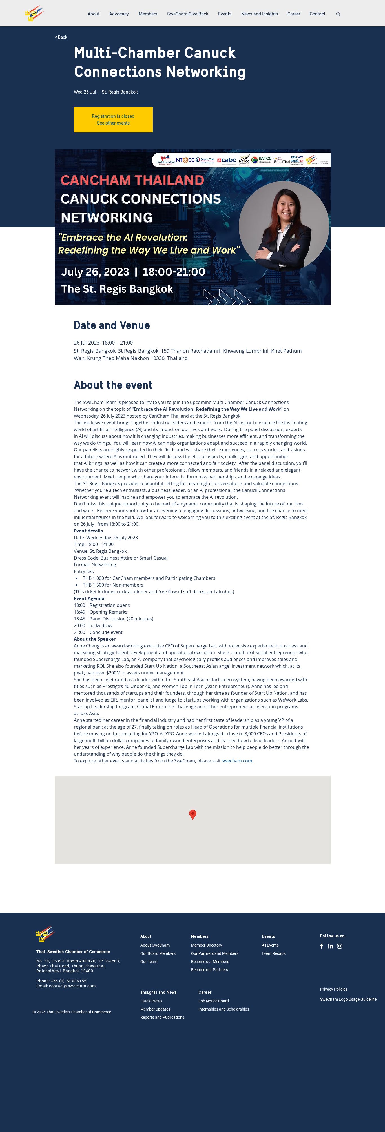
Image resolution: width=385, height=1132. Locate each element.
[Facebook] (321, 946)
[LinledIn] (330, 946)
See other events (113, 123)
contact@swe (62, 986)
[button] (94, 14)
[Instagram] (339, 946)
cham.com (86, 986)
